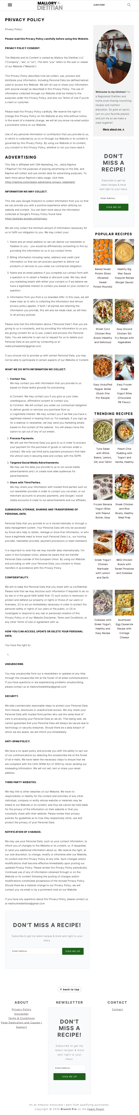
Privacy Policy (21, 1009)
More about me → (113, 129)
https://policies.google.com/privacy (26, 218)
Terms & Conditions (21, 1018)
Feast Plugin (95, 1109)
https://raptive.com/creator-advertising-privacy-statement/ (40, 182)
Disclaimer (21, 1013)
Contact (117, 1009)
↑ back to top (69, 989)
